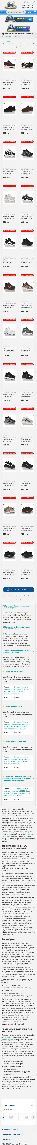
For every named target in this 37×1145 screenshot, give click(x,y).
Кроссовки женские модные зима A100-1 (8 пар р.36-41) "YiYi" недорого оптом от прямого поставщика (27, 485)
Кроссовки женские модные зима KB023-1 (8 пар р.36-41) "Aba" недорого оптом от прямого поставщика (9, 128)
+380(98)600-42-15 (29, 6)
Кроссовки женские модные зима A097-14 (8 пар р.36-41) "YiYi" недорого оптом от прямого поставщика (27, 440)
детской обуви (6, 1040)
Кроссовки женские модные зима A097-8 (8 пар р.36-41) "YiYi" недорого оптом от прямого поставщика (27, 306)
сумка (13, 894)
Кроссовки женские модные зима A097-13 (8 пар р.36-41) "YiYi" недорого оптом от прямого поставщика (9, 440)
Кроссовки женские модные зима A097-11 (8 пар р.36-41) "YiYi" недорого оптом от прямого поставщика (9, 395)
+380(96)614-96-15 (29, 7)
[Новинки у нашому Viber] (18, 28)
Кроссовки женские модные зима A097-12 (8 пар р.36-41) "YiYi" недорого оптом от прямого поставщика (27, 395)
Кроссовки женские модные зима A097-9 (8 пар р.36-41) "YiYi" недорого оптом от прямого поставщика (9, 351)
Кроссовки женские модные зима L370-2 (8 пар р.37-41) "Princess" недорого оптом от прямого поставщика (27, 529)
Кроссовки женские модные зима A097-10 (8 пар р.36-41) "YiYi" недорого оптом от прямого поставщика (27, 351)
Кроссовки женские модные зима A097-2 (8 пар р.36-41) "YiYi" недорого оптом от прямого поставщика (27, 173)
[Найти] (24, 12)
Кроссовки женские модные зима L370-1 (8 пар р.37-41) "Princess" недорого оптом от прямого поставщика (9, 529)
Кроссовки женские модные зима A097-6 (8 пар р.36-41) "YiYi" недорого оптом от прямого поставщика (27, 262)
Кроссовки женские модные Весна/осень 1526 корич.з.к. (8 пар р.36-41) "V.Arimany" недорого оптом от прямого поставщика (27, 84)
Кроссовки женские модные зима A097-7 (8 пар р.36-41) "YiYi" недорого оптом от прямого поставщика (9, 306)
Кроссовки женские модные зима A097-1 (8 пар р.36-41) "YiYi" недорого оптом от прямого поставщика (9, 173)
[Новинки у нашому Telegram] (18, 19)
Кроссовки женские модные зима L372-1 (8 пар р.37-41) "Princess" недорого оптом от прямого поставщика (27, 574)
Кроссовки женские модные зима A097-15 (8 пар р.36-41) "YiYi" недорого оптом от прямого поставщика (9, 485)
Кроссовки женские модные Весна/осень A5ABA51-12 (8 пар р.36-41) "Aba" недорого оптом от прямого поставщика (9, 84)
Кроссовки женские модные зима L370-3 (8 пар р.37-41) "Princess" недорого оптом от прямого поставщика (9, 574)
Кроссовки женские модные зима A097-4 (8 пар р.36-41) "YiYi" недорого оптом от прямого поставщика (27, 217)
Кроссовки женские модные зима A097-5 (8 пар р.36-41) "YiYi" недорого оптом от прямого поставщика (9, 262)
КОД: (4, 80)
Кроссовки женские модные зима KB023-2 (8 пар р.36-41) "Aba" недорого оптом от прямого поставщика (27, 128)
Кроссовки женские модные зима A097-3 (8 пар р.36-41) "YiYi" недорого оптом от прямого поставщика (9, 217)
